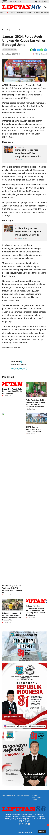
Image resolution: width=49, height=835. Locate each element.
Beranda (5, 30)
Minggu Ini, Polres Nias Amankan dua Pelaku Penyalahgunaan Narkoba (28, 153)
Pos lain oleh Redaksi (18, 364)
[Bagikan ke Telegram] (45, 50)
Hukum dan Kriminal (18, 30)
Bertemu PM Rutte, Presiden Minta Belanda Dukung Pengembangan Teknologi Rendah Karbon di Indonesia (35, 610)
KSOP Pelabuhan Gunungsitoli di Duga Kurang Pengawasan (33, 429)
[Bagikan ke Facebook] (34, 50)
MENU (4, 1)
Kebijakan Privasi (23, 795)
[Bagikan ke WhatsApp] (42, 50)
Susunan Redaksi (8, 795)
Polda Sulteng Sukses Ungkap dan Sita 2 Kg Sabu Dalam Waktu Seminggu (28, 231)
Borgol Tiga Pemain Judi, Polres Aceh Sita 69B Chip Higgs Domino (12, 391)
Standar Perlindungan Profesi (36, 797)
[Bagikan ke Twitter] (38, 50)
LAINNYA (41, 832)
